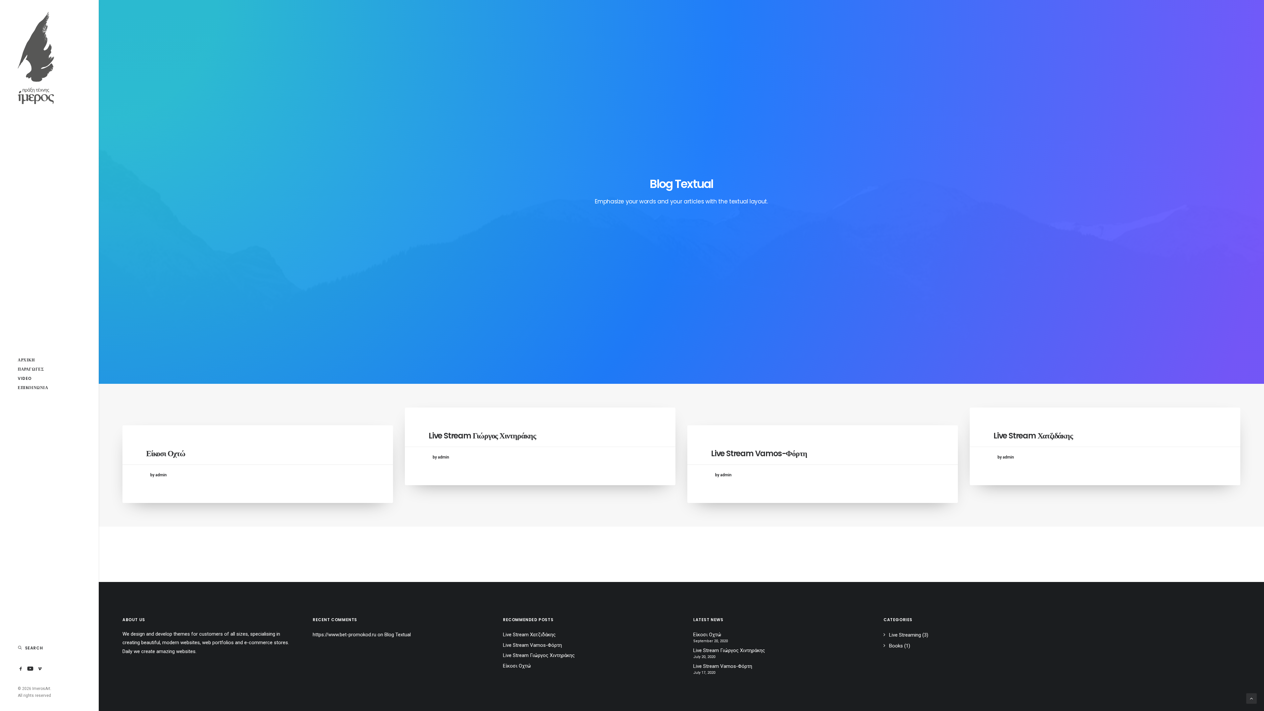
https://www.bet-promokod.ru (344, 635)
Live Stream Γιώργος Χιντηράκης (482, 435)
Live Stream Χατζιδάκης (1033, 435)
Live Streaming (905, 635)
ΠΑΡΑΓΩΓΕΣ (31, 369)
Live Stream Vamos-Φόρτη (759, 453)
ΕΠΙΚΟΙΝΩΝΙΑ (33, 387)
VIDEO (25, 378)
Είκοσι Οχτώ (165, 453)
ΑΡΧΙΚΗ (26, 360)
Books (896, 646)
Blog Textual (397, 635)
